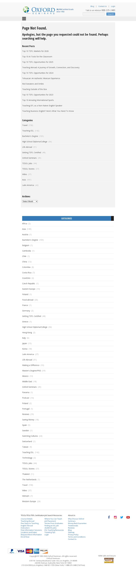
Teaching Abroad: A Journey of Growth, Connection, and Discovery (50, 67)
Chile (24, 256)
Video (24, 174)
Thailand (25, 474)
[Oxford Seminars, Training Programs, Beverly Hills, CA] (96, 560)
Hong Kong (27, 332)
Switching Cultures (30, 436)
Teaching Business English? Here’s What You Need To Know (48, 111)
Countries (26, 278)
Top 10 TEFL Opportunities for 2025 (37, 62)
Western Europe (29, 501)
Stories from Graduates (53, 523)
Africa (24, 223)
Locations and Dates (29, 532)
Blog (92, 6)
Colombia (26, 267)
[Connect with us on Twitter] (122, 517)
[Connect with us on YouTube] (128, 517)
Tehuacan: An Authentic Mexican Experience (41, 78)
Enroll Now (25, 537)
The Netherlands (29, 479)
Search (111, 14)
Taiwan (25, 447)
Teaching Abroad (27, 521)
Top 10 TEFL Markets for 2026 (35, 51)
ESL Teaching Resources (54, 530)
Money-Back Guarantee (77, 523)
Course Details (27, 519)
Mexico (25, 376)
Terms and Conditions (77, 537)
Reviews (25, 414)
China (24, 261)
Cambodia (26, 250)
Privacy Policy (73, 535)
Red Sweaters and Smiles (33, 83)
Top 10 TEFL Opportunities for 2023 (37, 94)
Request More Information (31, 535)
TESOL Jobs (27, 163)
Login (113, 6)
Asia (24, 179)
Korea (24, 349)
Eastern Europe (28, 289)
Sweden (25, 430)
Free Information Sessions (31, 530)
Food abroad (27, 300)
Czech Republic (28, 283)
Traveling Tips (49, 532)
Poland (25, 403)
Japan (24, 343)
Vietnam (25, 496)
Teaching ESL (28, 130)
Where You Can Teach (53, 519)
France (25, 305)
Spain (24, 425)
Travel (24, 125)
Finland (25, 294)
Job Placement (50, 521)
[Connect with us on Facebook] (109, 517)
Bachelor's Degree (30, 136)
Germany (26, 310)
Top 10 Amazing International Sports (38, 100)
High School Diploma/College (34, 141)
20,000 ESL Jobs (50, 528)
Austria (25, 234)
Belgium (25, 245)
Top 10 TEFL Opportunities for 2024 (37, 73)
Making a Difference (30, 365)
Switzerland (27, 441)
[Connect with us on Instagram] (115, 517)
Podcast (25, 398)
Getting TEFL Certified (31, 152)
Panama (25, 392)
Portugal (25, 408)
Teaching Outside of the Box (34, 89)
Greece (25, 321)
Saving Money (28, 419)
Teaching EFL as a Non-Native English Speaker (42, 105)
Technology (27, 457)
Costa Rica (26, 272)
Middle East (27, 381)
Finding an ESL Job (51, 525)
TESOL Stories (28, 169)
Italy (24, 338)
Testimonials (73, 525)
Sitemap (71, 532)
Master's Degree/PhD (31, 370)
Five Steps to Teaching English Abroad (30, 524)
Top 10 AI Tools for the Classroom (37, 56)
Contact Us (102, 6)
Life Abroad (27, 147)
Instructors (25, 528)
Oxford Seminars (29, 158)
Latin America (28, 185)
